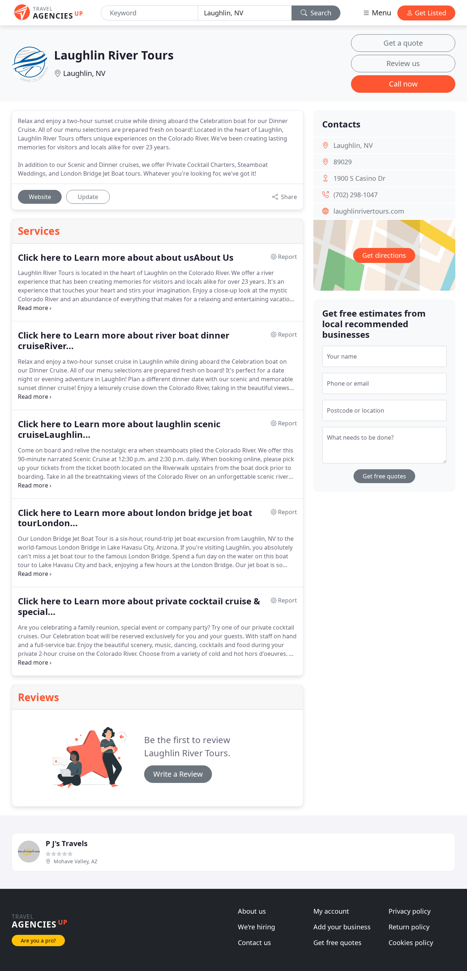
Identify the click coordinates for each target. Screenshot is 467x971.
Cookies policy (411, 942)
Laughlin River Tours (114, 55)
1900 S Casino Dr (359, 178)
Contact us (254, 942)
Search (320, 12)
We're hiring (256, 926)
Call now (403, 84)
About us (252, 911)
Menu (380, 13)
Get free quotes (384, 476)
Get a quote (403, 43)
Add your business (342, 926)
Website (40, 197)
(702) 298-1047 (355, 194)
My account (331, 911)
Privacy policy (410, 911)
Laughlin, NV (84, 73)
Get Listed (429, 12)
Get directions (384, 255)
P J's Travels (67, 843)
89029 (342, 161)
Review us (403, 63)
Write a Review (178, 774)
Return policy (409, 926)
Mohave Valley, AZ (75, 861)
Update (88, 197)
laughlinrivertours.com (368, 211)
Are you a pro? (38, 940)
